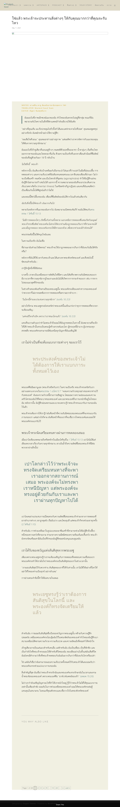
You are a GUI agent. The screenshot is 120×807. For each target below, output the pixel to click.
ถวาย (109, 5)
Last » (67, 788)
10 (53, 788)
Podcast (57, 5)
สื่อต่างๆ (70, 5)
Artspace (42, 5)
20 (57, 788)
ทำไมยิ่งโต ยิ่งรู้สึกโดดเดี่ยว (40, 732)
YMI (64, 105)
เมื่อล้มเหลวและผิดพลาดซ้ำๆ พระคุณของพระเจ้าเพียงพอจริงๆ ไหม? (59, 773)
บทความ (27, 5)
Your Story (86, 5)
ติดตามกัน (99, 5)
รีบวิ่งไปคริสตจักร (35, 753)
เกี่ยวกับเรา (13, 5)
